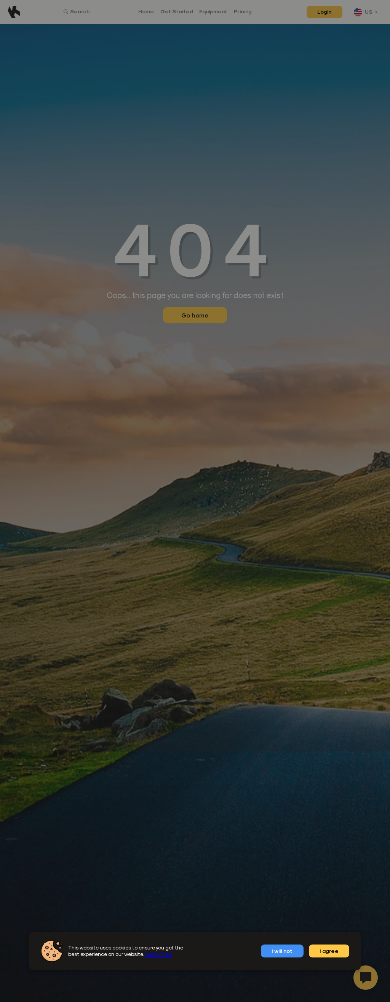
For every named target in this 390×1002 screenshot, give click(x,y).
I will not (282, 951)
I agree (329, 951)
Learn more (158, 954)
